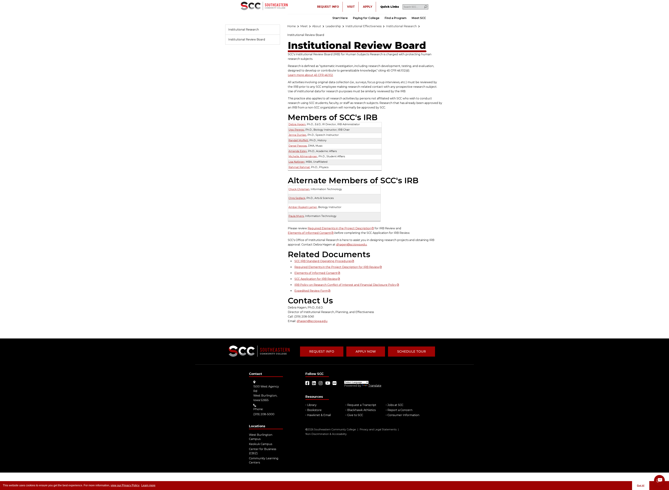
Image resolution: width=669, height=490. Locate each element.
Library (312, 405)
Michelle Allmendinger (303, 156)
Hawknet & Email (319, 415)
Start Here (340, 18)
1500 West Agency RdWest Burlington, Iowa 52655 (266, 393)
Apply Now (366, 351)
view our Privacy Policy (125, 485)
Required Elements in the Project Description (339, 228)
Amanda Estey (298, 151)
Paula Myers (296, 216)
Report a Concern (399, 410)
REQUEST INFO (328, 6)
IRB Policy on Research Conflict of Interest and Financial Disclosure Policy (345, 285)
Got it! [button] (640, 485)
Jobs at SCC (395, 405)
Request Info (321, 351)
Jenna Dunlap (297, 135)
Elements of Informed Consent (309, 233)
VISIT (351, 6)
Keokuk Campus (260, 444)
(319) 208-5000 (263, 414)
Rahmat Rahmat (299, 167)
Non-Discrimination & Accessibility (326, 434)
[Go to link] (264, 6)
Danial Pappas (298, 145)
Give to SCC (355, 415)
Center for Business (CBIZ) (262, 451)
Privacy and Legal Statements (378, 429)
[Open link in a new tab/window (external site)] (307, 383)
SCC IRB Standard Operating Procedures (323, 261)
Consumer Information (403, 415)
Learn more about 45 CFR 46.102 (310, 75)
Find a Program (395, 18)
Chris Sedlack (297, 198)
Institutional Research (243, 29)
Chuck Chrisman (299, 189)
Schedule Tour (411, 351)
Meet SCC (419, 18)
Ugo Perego (296, 129)
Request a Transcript (361, 405)
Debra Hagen (297, 124)
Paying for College (366, 18)
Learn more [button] (148, 485)
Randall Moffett (298, 140)
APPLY (367, 6)
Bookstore (314, 410)
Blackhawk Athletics (361, 410)
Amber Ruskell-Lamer (303, 207)
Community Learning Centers (263, 460)
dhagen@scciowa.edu (351, 244)
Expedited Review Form (311, 290)
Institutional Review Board (246, 39)
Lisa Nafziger (297, 161)
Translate (374, 385)
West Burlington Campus (260, 437)
